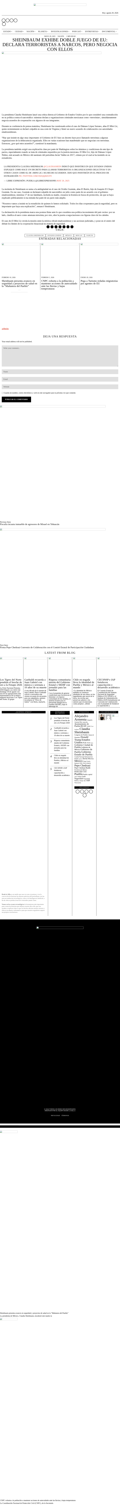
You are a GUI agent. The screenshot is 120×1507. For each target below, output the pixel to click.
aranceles (85, 722)
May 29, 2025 (63, 181)
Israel (76, 759)
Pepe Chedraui (82, 765)
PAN (84, 763)
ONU (81, 763)
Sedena (80, 776)
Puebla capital (87, 774)
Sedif (84, 776)
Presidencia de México (80, 770)
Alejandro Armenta (81, 717)
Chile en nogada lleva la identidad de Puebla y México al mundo (83, 683)
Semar (81, 781)
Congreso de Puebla (81, 735)
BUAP (83, 726)
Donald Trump (81, 738)
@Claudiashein (52, 166)
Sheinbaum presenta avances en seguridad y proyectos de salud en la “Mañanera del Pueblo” (19, 283)
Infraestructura (89, 757)
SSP (88, 780)
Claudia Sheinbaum (35, 235)
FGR (88, 743)
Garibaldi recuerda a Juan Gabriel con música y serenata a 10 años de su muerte (35, 683)
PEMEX (88, 763)
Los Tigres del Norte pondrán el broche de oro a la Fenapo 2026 (11, 682)
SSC (85, 780)
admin (5, 328)
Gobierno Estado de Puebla (83, 753)
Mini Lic (79, 235)
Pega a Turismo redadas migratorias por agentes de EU (99, 282)
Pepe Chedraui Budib (82, 768)
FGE (84, 743)
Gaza (91, 743)
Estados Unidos (54, 235)
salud (75, 776)
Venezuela (77, 783)
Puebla (78, 774)
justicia (80, 758)
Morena (91, 759)
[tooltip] (3, 20)
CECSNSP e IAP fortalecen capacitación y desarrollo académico (109, 683)
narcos (89, 235)
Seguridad (78, 778)
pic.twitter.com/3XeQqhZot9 (35, 176)
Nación (61, 36)
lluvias (85, 758)
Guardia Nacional (79, 757)
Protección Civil (80, 772)
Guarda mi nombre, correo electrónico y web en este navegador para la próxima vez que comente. (40, 393)
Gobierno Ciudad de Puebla (83, 746)
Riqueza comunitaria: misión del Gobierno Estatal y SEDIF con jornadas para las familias (60, 684)
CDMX (89, 726)
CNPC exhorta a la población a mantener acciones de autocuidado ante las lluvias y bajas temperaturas (59, 285)
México (68, 235)
